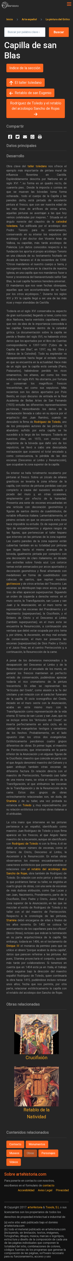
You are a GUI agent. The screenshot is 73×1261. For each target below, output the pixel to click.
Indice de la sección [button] (24, 68)
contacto (48, 1185)
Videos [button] (13, 1162)
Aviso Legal (45, 1190)
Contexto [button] (15, 1144)
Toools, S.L (52, 1207)
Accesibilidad (26, 1190)
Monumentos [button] (37, 1144)
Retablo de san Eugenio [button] (33, 93)
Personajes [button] (48, 1153)
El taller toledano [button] (28, 82)
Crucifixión (36, 1057)
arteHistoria (35, 1207)
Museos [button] (14, 1153)
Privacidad (62, 1190)
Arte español (29, 19)
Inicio (9, 19)
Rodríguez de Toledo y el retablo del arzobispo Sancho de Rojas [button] (35, 106)
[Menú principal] (69, 4)
